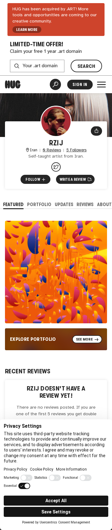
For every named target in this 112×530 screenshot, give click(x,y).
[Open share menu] (96, 131)
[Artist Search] (55, 84)
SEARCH (86, 66)
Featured (13, 204)
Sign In (79, 84)
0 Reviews (52, 150)
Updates (64, 204)
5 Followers (76, 150)
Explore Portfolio (33, 339)
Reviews (85, 204)
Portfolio (39, 204)
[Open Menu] (101, 84)
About (104, 204)
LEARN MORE (26, 30)
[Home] (13, 84)
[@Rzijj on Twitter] (56, 167)
